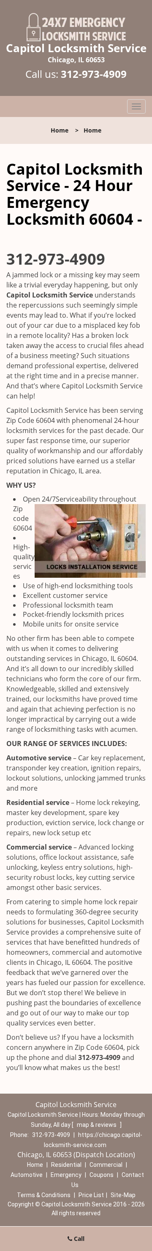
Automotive (27, 1174)
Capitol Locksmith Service (49, 295)
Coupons (102, 1174)
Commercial (106, 1164)
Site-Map (123, 1195)
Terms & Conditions (44, 1195)
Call (78, 1239)
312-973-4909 (94, 74)
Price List (91, 1195)
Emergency (66, 1174)
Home (59, 130)
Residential (66, 1164)
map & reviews (97, 1124)
